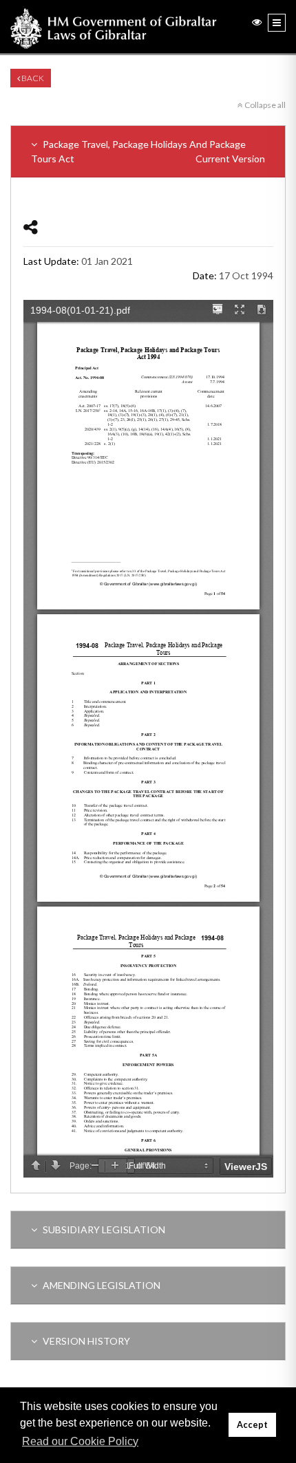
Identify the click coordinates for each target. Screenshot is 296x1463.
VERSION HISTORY (85, 1341)
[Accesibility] (257, 21)
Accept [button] (252, 1425)
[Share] (30, 227)
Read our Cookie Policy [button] (80, 1441)
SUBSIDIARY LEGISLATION (103, 1229)
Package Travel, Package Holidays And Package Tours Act (148, 151)
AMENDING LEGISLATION (100, 1285)
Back (32, 78)
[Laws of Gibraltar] (113, 27)
